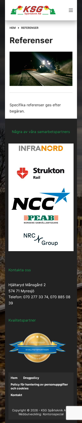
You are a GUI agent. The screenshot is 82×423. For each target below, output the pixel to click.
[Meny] (71, 10)
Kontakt (16, 395)
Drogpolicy (31, 378)
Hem (14, 378)
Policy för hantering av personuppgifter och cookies (39, 386)
